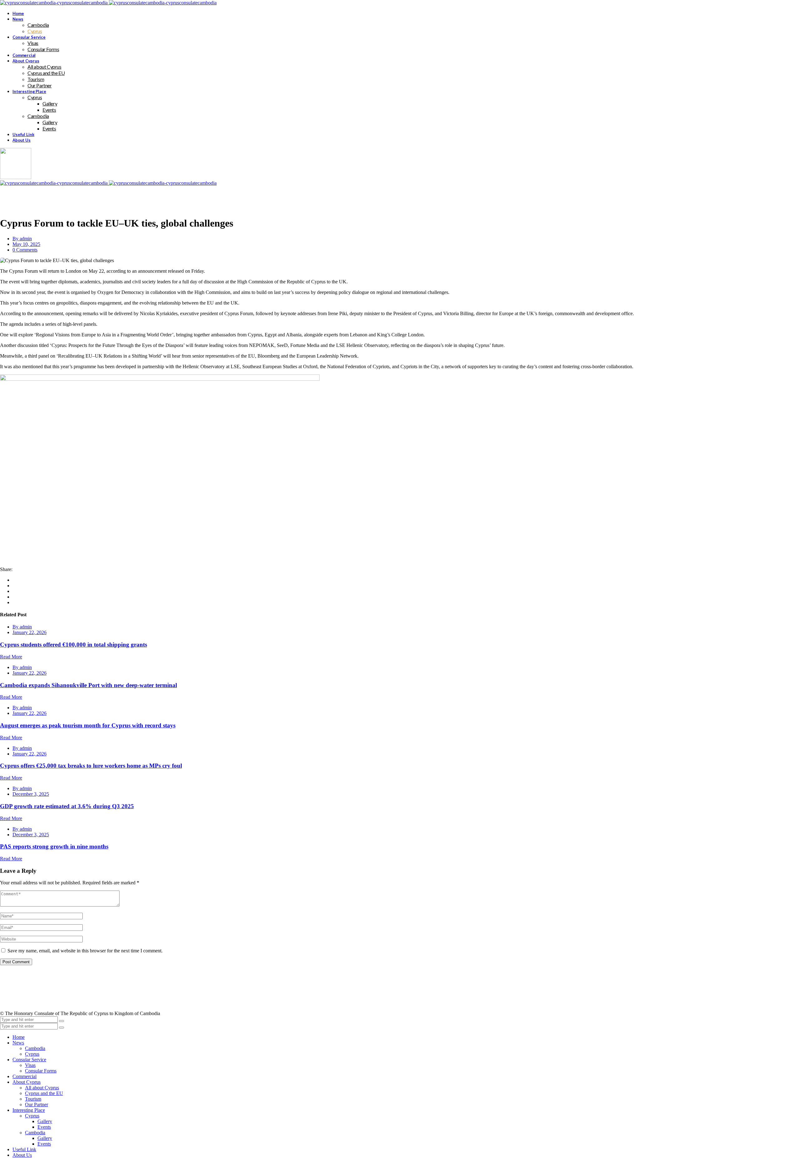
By (22, 238)
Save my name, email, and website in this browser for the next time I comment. (85, 950)
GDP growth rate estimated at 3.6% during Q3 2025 (67, 806)
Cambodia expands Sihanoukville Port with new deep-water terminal (88, 685)
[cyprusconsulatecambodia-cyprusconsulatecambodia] (108, 2)
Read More (11, 656)
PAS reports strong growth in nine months (54, 846)
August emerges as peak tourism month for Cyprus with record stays (87, 725)
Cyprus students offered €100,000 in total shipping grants (73, 644)
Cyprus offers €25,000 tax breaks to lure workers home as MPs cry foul (91, 765)
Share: (6, 569)
